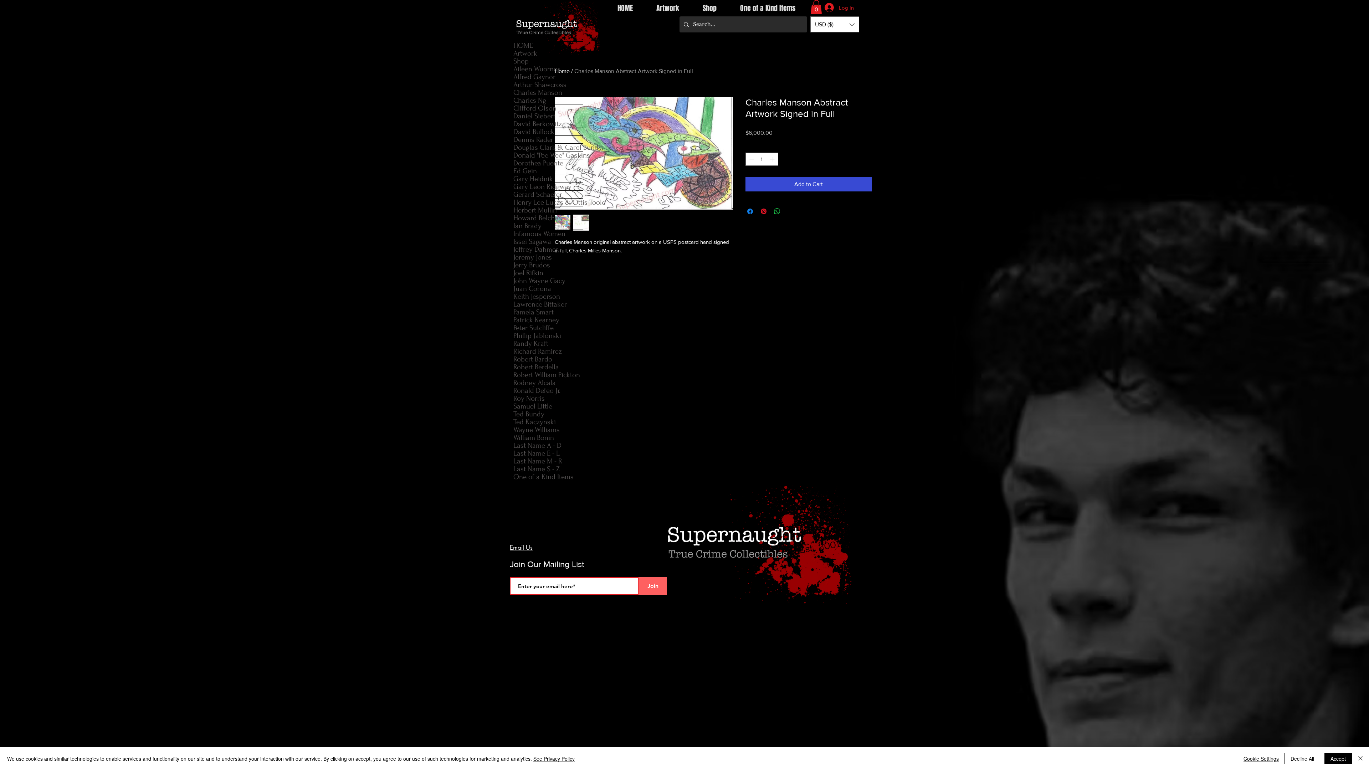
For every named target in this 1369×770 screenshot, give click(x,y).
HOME (523, 45)
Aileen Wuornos (537, 69)
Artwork (525, 53)
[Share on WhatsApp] (777, 211)
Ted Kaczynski (534, 422)
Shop (521, 61)
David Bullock (533, 131)
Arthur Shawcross (539, 84)
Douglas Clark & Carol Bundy (548, 147)
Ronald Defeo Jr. (536, 390)
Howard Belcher (537, 218)
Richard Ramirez (537, 351)
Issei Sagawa (532, 241)
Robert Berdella (536, 367)
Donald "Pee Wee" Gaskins (548, 155)
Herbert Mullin (535, 210)
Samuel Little (532, 406)
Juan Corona (532, 288)
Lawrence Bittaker (540, 304)
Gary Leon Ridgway (542, 186)
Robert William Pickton (546, 375)
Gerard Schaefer (537, 194)
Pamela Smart (533, 312)
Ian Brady (527, 226)
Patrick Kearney (536, 320)
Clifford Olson (535, 108)
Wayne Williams (536, 429)
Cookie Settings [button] (1261, 758)
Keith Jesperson (536, 296)
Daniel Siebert (534, 116)
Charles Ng (529, 100)
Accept (1338, 758)
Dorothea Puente (538, 163)
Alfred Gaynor (534, 77)
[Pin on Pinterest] (763, 211)
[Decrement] (751, 159)
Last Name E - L (536, 453)
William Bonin (533, 437)
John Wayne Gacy (539, 280)
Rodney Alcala (534, 382)
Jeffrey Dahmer (535, 249)
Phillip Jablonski (537, 335)
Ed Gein (525, 171)
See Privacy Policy (554, 758)
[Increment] (772, 159)
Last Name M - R (537, 461)
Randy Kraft (530, 343)
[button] (816, 7)
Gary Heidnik (533, 179)
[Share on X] (790, 211)
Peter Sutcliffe (533, 328)
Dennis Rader (533, 139)
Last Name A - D (537, 445)
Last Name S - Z (536, 469)
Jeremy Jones (532, 257)
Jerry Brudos (531, 265)
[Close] (1360, 758)
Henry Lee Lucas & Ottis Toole (548, 202)
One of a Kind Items (543, 477)
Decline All (1302, 758)
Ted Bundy (528, 414)
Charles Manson (537, 92)
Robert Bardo (532, 359)
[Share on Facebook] (750, 211)
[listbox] (834, 24)
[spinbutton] (761, 159)
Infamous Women (539, 233)
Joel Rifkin (528, 273)
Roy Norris (529, 398)
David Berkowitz (537, 124)
